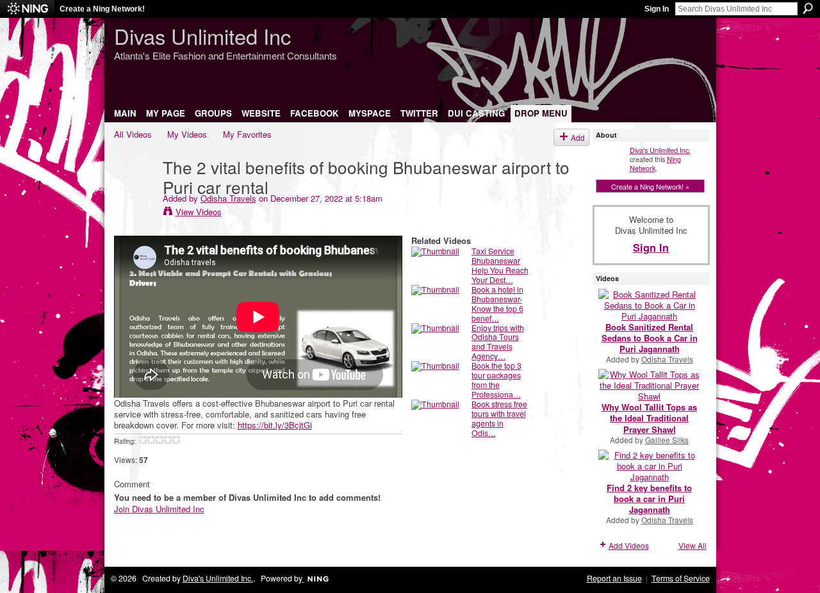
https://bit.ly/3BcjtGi (275, 425)
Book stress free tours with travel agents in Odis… (499, 418)
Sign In (656, 8)
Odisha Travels (228, 198)
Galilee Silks (667, 439)
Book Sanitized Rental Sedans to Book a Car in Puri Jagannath (650, 338)
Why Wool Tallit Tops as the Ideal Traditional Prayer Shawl (649, 418)
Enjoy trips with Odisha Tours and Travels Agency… (498, 342)
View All (692, 545)
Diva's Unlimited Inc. (660, 150)
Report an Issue (614, 578)
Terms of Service (681, 578)
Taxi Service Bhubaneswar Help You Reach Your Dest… (500, 265)
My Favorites (247, 134)
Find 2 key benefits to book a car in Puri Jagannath (649, 499)
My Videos (187, 134)
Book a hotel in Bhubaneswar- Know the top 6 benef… (497, 304)
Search (808, 8)
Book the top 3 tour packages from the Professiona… (496, 380)
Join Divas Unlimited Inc (159, 509)
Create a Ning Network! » (650, 186)
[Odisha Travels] (137, 193)
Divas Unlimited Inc (202, 35)
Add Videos (629, 545)
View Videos (199, 212)
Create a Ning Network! (102, 8)
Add (578, 137)
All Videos (133, 134)
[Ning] (27, 9)
